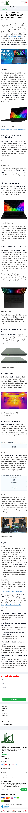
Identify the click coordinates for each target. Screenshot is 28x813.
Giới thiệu (4, 710)
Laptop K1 (19, 804)
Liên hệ (4, 718)
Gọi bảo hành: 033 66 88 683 (7, 778)
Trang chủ (4, 708)
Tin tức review (5, 715)
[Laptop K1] (6, 3)
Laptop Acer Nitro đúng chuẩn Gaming (12, 591)
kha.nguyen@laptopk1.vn (8, 758)
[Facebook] (2, 764)
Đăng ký (24, 789)
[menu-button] (2, 3)
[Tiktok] (9, 765)
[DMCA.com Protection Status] (14, 801)
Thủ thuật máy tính (6, 722)
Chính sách (3, 772)
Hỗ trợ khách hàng (5, 768)
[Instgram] (13, 764)
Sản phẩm (4, 713)
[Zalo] (16, 764)
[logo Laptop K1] (14, 738)
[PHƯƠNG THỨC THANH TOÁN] (14, 798)
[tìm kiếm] (22, 2)
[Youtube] (6, 764)
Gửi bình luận (14, 699)
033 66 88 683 (5, 754)
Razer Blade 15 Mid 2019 (15, 36)
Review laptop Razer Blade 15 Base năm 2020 (14, 129)
